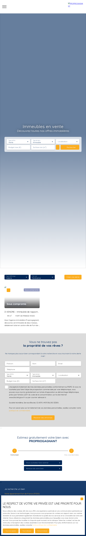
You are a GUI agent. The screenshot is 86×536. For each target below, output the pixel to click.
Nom (34, 364)
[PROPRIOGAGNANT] (76, 6)
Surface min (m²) (39, 147)
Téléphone (11, 369)
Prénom (10, 364)
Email (60, 364)
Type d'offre (11, 140)
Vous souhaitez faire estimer (37, 463)
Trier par (34, 276)
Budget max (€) (15, 147)
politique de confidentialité (19, 410)
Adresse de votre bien (35, 468)
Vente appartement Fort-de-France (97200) (22, 493)
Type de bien (36, 140)
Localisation (62, 141)
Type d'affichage (10, 276)
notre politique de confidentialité (45, 525)
